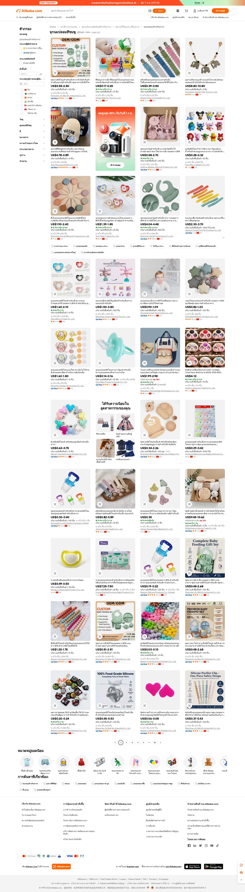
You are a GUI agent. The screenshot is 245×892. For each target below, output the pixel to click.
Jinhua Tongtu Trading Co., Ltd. (109, 529)
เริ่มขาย (190, 815)
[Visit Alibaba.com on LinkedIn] (195, 845)
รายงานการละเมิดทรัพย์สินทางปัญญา (162, 831)
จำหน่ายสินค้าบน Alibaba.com (200, 810)
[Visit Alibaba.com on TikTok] (217, 845)
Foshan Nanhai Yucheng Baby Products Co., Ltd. (115, 592)
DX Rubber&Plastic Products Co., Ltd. (201, 316)
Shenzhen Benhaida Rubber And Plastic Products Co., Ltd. (160, 454)
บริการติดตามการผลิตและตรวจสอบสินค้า (78, 832)
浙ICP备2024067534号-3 (195, 888)
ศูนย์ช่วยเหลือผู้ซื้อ (154, 810)
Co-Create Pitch (29, 815)
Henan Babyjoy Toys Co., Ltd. (108, 98)
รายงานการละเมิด (154, 836)
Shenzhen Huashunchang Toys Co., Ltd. (113, 316)
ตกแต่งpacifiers (102, 246)
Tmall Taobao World (108, 879)
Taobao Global (134, 879)
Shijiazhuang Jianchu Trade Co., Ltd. (200, 528)
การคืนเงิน (150, 826)
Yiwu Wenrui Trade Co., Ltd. (63, 319)
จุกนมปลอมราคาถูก (102, 784)
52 (155, 743)
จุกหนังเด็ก (121, 784)
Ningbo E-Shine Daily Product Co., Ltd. (67, 590)
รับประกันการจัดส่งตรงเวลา (75, 820)
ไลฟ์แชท (150, 815)
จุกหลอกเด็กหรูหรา (44, 790)
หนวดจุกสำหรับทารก (30, 784)
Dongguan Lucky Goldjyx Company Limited (70, 523)
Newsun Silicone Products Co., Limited (157, 592)
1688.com (93, 879)
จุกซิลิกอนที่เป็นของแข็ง (207, 246)
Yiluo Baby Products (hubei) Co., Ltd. (111, 382)
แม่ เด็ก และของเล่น (68, 27)
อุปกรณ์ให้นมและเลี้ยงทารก (127, 27)
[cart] (187, 11)
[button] (150, 10)
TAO (144, 879)
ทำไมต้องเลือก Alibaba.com (33, 810)
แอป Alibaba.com (173, 866)
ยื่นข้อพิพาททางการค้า (155, 820)
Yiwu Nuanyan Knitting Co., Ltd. (64, 165)
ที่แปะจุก (26, 790)
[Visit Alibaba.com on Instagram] (206, 845)
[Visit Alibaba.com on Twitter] (200, 845)
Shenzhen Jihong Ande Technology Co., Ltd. (159, 391)
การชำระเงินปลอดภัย (72, 810)
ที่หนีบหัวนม (185, 784)
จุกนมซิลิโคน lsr (139, 246)
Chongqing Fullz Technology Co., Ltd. (156, 313)
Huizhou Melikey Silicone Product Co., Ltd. (158, 167)
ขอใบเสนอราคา (112, 815)
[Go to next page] (160, 742)
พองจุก (67, 784)
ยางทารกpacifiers (61, 246)
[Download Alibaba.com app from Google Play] (213, 866)
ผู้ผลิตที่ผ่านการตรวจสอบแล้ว (117, 810)
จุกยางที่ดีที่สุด (51, 784)
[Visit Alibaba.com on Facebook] (189, 845)
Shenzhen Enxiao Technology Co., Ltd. (67, 386)
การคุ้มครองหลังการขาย (73, 826)
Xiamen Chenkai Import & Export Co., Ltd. (69, 454)
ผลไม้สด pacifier (204, 784)
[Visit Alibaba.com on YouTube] (212, 845)
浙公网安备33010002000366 (169, 888)
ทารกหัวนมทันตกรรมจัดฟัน (94, 252)
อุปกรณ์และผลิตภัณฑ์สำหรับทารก (96, 27)
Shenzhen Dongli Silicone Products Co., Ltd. (70, 236)
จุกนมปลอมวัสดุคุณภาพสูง (163, 784)
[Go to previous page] (115, 742)
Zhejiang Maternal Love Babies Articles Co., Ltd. (205, 454)
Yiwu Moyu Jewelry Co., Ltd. (197, 165)
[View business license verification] (148, 887)
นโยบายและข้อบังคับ (72, 839)
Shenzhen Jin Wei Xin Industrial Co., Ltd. (68, 95)
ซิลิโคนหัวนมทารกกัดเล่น (181, 246)
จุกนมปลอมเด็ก (81, 246)
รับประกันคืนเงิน (70, 815)
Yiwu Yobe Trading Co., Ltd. (107, 236)
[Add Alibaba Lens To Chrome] (61, 866)
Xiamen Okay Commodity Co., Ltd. (155, 98)
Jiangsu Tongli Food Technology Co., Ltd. (203, 230)
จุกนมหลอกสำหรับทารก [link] (154, 27)
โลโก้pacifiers (158, 246)
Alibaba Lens (31, 866)
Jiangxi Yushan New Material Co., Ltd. (156, 529)
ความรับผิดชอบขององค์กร (33, 820)
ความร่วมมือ (192, 834)
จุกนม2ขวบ (120, 246)
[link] (241, 865)
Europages (163, 879)
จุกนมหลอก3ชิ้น (139, 784)
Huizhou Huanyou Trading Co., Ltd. (200, 388)
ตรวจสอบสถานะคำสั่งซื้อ (198, 820)
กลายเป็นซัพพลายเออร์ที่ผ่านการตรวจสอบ (203, 827)
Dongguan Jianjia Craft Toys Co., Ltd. (201, 92)
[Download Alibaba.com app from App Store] (192, 866)
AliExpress (82, 879)
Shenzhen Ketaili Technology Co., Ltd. (156, 236)
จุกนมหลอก (82, 784)
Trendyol (153, 879)
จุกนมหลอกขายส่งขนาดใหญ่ (64, 252)
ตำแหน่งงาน (27, 826)
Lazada (123, 879)
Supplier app (133, 866)
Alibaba (53, 27)
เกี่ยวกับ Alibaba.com (31, 804)
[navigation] (32, 385)
